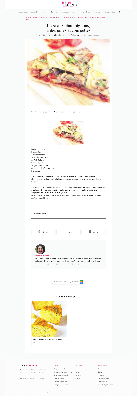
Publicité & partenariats (105, 385)
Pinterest (33, 378)
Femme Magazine (32, 17)
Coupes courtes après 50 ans (63, 372)
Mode (75, 12)
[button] (119, 12)
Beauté (34, 12)
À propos (101, 375)
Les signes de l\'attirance (61, 385)
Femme (29, 365)
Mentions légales (103, 378)
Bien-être (79, 375)
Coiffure (65, 12)
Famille (97, 12)
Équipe (100, 372)
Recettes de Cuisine (46, 17)
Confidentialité (102, 381)
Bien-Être (86, 12)
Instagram (24, 378)
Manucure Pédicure (49, 12)
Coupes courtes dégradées (62, 369)
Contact (100, 369)
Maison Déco (109, 12)
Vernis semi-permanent (61, 381)
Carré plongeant (59, 378)
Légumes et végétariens (62, 17)
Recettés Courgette (39, 213)
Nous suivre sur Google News (66, 281)
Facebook (41, 378)
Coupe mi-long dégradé (61, 375)
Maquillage (22, 12)
